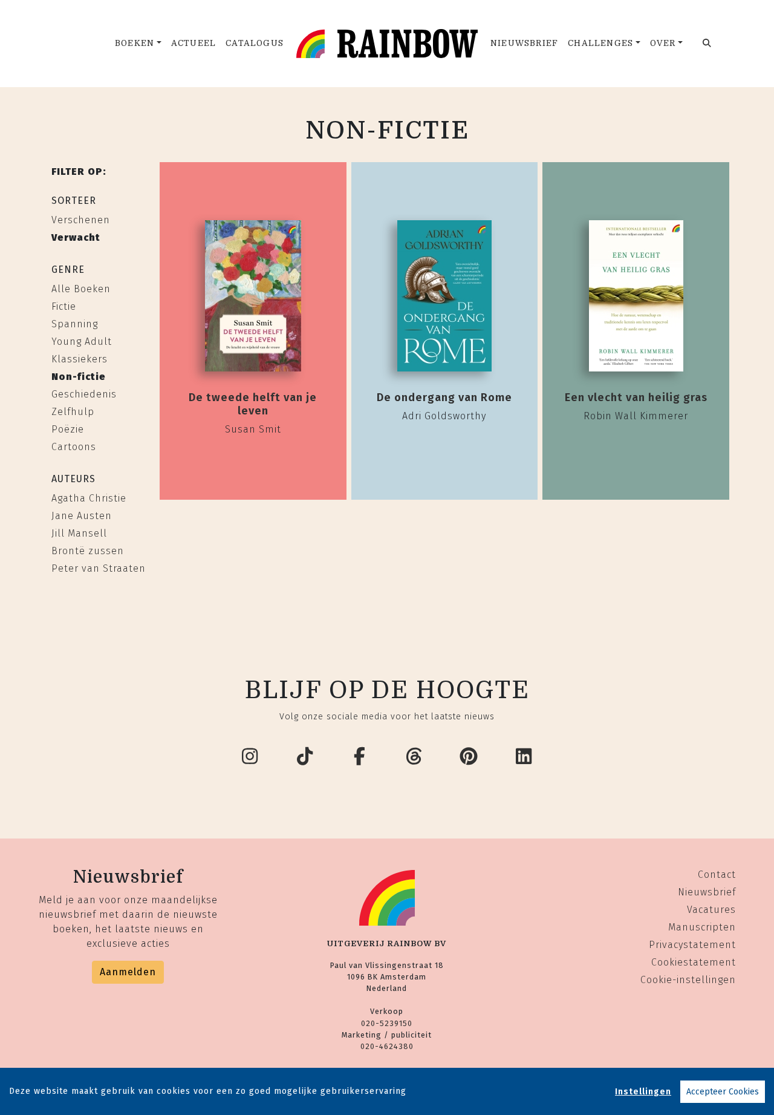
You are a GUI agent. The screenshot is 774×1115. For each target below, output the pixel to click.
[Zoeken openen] (707, 43)
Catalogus (255, 43)
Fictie (63, 306)
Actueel (193, 43)
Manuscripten (702, 927)
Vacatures (711, 909)
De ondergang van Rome (444, 397)
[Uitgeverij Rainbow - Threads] (415, 757)
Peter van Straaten (98, 568)
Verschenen (80, 220)
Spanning (74, 324)
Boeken (134, 43)
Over (663, 43)
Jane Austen (81, 516)
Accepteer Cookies (722, 1092)
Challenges (600, 43)
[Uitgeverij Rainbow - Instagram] (250, 757)
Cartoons (73, 447)
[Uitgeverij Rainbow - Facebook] (360, 757)
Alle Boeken (81, 289)
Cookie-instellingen (688, 980)
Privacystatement (692, 944)
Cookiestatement (693, 962)
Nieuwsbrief (524, 43)
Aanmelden (128, 972)
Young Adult (81, 341)
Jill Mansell (79, 533)
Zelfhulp (72, 411)
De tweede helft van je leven (253, 404)
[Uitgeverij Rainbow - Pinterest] (469, 757)
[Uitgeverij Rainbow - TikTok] (305, 757)
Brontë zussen (87, 551)
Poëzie (67, 429)
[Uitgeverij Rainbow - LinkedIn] (524, 757)
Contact (717, 874)
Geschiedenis (84, 394)
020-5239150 (386, 1023)
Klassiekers (79, 359)
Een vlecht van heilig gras (636, 397)
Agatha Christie (88, 498)
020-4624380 (387, 1046)
